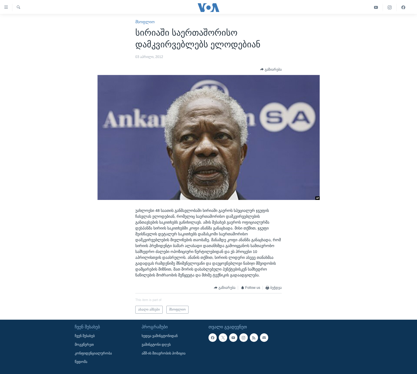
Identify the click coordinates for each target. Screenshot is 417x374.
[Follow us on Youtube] (233, 338)
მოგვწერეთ (84, 344)
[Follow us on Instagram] (243, 338)
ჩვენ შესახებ (85, 336)
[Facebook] (403, 7)
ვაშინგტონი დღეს (156, 344)
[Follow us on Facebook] (212, 338)
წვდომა (81, 362)
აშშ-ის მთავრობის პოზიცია (163, 353)
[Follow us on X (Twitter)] (223, 338)
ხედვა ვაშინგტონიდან (160, 336)
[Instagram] (390, 7)
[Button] (271, 69)
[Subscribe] (264, 338)
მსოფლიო (145, 22)
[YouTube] (376, 7)
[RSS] (254, 338)
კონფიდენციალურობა (93, 353)
